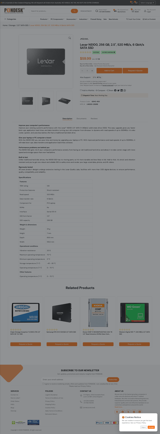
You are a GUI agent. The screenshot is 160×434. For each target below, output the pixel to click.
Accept (151, 427)
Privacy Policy (141, 423)
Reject (143, 427)
